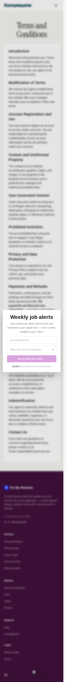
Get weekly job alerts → (32, 358)
